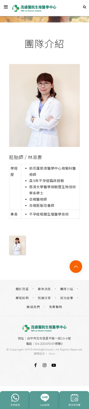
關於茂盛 (22, 289)
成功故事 (66, 298)
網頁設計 (39, 353)
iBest (52, 353)
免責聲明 (55, 307)
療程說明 (22, 298)
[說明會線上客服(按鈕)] (74, 400)
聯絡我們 (33, 307)
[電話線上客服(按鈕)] (15, 400)
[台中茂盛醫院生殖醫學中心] (44, 328)
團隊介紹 (66, 289)
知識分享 (44, 298)
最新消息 (44, 289)
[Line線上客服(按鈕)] (44, 400)
